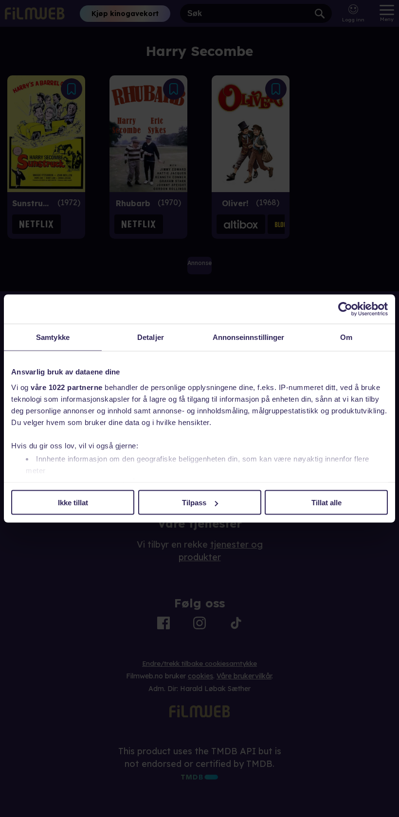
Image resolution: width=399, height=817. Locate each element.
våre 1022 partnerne (67, 387)
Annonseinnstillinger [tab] (249, 337)
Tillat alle (326, 502)
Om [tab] (346, 337)
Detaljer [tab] (150, 337)
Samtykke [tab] (53, 337)
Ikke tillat (73, 502)
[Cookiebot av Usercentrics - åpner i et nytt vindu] (345, 309)
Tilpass (194, 502)
